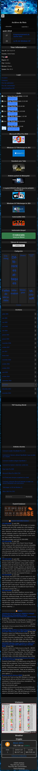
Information (14, 292)
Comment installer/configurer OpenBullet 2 (14, 461)
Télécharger (12, 98)
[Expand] (3, 15)
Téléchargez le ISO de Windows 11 (12, 487)
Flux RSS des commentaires (17, 766)
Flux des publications (8, 83)
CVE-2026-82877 (6, 575)
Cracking (5, 257)
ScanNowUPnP (13, 129)
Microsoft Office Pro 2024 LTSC (12, 473)
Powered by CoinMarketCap (19, 756)
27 (7, 35)
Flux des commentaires (8, 85)
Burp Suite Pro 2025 (8, 469)
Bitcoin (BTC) (18, 743)
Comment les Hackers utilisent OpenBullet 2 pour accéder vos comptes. (19, 455)
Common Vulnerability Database (20, 521)
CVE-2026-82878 (6, 590)
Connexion (5, 80)
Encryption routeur (31, 255)
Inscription (5, 78)
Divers (23, 255)
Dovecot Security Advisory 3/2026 (12, 675)
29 (7, 41)
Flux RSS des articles (17, 765)
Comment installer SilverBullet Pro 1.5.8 (14, 451)
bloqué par (19, 236)
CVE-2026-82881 (6, 523)
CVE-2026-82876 (6, 559)
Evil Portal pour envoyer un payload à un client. (16, 477)
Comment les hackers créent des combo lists (15, 465)
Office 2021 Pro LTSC (9, 491)
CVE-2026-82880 (6, 541)
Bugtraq (20, 611)
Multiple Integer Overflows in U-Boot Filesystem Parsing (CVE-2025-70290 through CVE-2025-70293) (19, 630)
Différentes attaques (14, 270)
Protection (18, 305)
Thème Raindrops (19, 768)
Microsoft (31, 294)
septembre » (25, 27)
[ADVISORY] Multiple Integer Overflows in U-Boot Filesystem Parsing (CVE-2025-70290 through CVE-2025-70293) (18, 644)
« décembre (8, 26)
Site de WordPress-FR (8, 88)
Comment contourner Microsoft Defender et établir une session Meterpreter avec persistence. (18, 482)
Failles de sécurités (6, 295)
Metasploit (23, 291)
